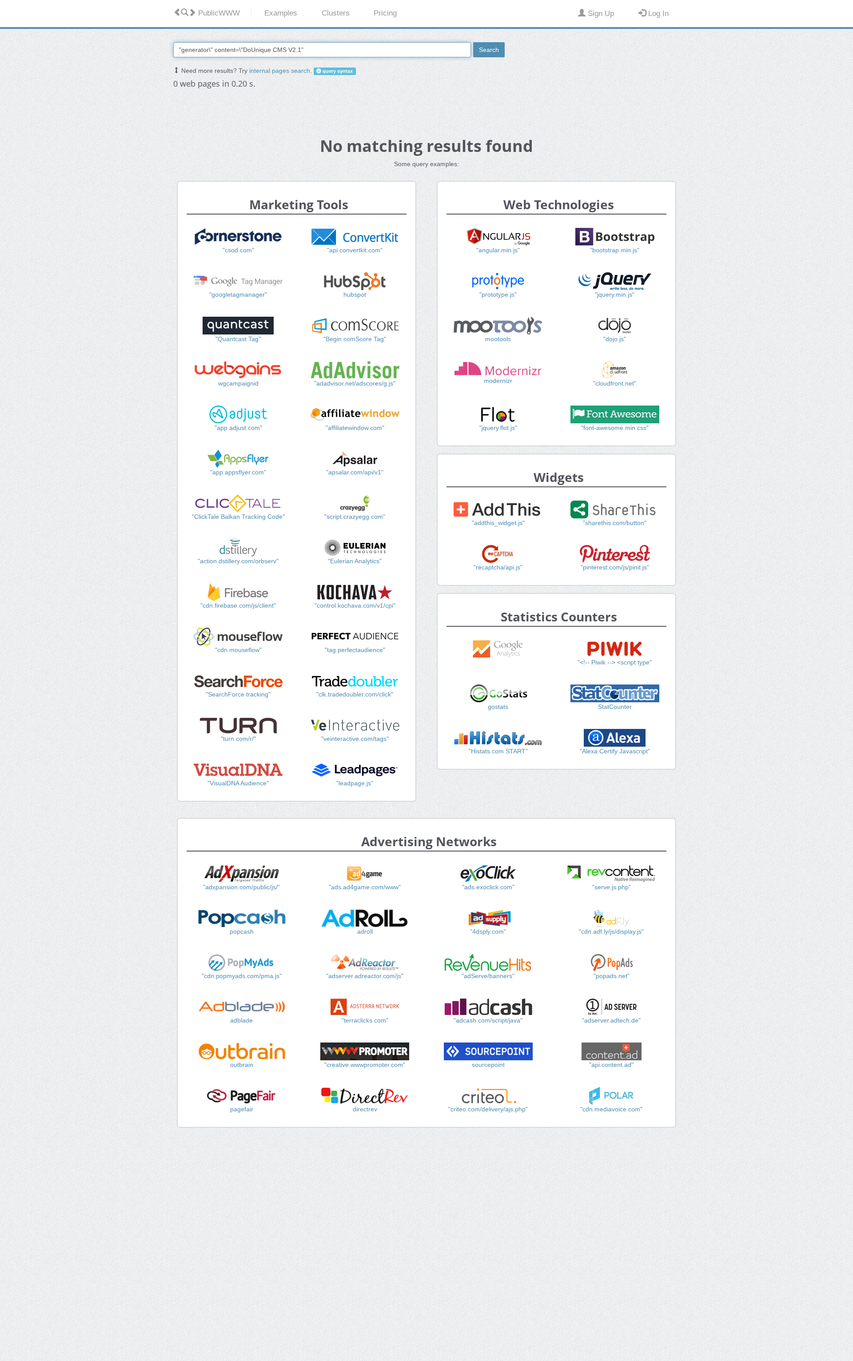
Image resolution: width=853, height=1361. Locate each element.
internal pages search (279, 70)
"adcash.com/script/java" (488, 1020)
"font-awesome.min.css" (615, 427)
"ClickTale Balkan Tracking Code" (238, 516)
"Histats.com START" (498, 751)
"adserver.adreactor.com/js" (364, 975)
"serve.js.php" (611, 887)
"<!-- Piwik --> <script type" (615, 662)
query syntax (337, 71)
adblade (241, 1020)
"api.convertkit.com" (355, 250)
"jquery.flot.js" (498, 427)
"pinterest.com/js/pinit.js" (615, 567)
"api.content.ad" (611, 1064)
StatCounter (615, 706)
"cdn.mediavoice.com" (611, 1109)
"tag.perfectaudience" (355, 649)
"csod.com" (238, 250)
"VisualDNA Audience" (238, 783)
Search (489, 49)
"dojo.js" (614, 338)
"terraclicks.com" (365, 1020)
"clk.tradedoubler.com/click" (354, 694)
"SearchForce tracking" (238, 694)
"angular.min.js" (498, 250)
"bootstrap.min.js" (614, 250)
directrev (365, 1109)
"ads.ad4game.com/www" (365, 887)
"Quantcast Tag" (238, 338)
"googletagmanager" (238, 294)
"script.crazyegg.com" (354, 516)
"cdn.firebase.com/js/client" (238, 605)
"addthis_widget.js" (498, 522)
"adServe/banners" (488, 975)
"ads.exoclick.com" (488, 887)
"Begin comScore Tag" (354, 338)
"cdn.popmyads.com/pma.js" (242, 975)
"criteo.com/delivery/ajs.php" (488, 1109)
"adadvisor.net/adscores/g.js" (354, 383)
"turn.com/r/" (238, 738)
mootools (498, 338)
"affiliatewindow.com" (355, 427)
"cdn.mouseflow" (238, 649)
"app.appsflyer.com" (238, 472)
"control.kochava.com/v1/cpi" (355, 605)
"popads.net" (612, 975)
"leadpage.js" (354, 783)
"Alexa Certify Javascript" (615, 751)
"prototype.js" (498, 294)
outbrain (241, 1064)
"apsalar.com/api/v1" (354, 472)
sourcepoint (488, 1064)
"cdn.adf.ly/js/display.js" (611, 931)
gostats (498, 706)
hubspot (354, 294)
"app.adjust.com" (238, 427)
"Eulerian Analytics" (355, 561)
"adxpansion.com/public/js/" (241, 887)
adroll (365, 931)
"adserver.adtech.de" (611, 1020)
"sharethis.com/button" (614, 522)
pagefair (241, 1109)
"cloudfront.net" (614, 383)
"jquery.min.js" (614, 294)
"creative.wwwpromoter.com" (364, 1064)
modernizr (498, 380)
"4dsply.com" (488, 931)
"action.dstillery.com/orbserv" (238, 561)
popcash (242, 931)
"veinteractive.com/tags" (355, 738)
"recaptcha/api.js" (498, 567)
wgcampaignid (238, 383)
